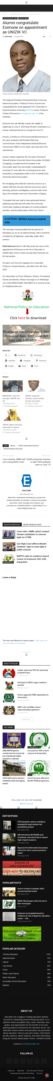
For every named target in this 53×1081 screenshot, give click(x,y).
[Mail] (26, 512)
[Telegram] (37, 512)
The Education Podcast (34, 1071)
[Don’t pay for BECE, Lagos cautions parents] (9, 685)
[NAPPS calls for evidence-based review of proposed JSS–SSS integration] (9, 559)
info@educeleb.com (31, 1044)
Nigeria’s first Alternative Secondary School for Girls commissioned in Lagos (32, 850)
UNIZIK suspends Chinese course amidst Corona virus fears (34, 398)
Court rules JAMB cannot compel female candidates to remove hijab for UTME (33, 534)
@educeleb (26, 803)
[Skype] (32, 512)
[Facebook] (10, 512)
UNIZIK (29, 110)
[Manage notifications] (47, 1075)
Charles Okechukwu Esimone (28, 446)
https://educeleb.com (26, 494)
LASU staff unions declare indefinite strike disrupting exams (14, 781)
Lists (29, 775)
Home (5, 14)
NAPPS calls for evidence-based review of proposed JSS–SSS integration (33, 559)
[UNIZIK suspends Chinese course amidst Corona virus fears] (35, 386)
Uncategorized (33, 747)
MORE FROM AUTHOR (32, 525)
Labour (5, 775)
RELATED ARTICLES (12, 525)
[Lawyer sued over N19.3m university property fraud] (9, 673)
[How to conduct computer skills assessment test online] (9, 891)
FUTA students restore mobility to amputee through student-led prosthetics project (31, 824)
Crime (5, 550)
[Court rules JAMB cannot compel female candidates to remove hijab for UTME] (9, 534)
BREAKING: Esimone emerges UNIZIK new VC (11, 398)
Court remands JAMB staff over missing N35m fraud (14, 460)
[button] (49, 8)
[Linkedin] (21, 512)
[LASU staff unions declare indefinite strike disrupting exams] (14, 768)
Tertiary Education (9, 747)
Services (39, 1073)
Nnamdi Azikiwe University (13, 449)
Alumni (12, 446)
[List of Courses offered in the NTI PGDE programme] (39, 768)
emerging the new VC (29, 113)
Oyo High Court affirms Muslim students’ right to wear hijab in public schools (32, 546)
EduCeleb (8, 36)
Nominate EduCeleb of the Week (22, 1073)
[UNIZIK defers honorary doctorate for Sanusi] (13, 415)
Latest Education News (18, 14)
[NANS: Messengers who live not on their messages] (9, 904)
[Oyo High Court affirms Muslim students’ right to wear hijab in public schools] (9, 546)
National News (34, 14)
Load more (26, 719)
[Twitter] (43, 512)
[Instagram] (16, 512)
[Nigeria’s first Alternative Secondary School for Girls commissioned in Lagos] (9, 850)
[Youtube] (43, 1061)
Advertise (20, 1071)
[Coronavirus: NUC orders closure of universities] (39, 740)
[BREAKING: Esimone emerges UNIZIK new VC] (13, 386)
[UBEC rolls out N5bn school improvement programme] (9, 710)
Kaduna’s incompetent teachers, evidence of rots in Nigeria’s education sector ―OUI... (33, 915)
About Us (11, 1071)
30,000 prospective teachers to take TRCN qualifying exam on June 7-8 (38, 462)
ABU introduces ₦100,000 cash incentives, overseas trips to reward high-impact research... (32, 837)
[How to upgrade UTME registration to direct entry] (9, 698)
